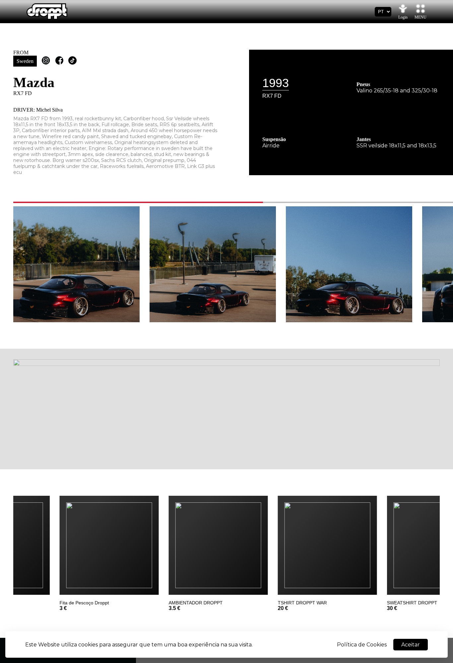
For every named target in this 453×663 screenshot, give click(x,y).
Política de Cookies (362, 644)
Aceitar (410, 644)
